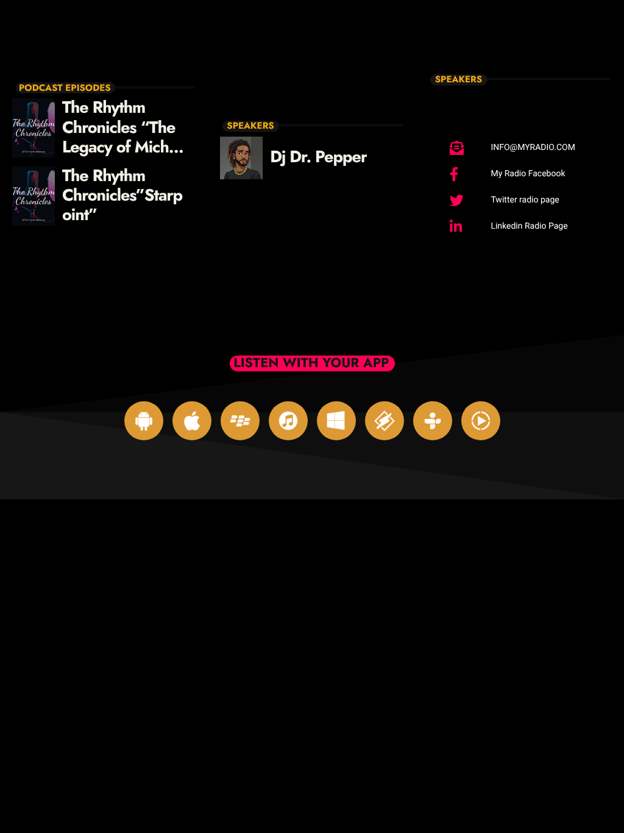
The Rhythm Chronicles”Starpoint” (122, 195)
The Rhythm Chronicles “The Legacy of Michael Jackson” (126, 137)
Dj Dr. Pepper (318, 157)
